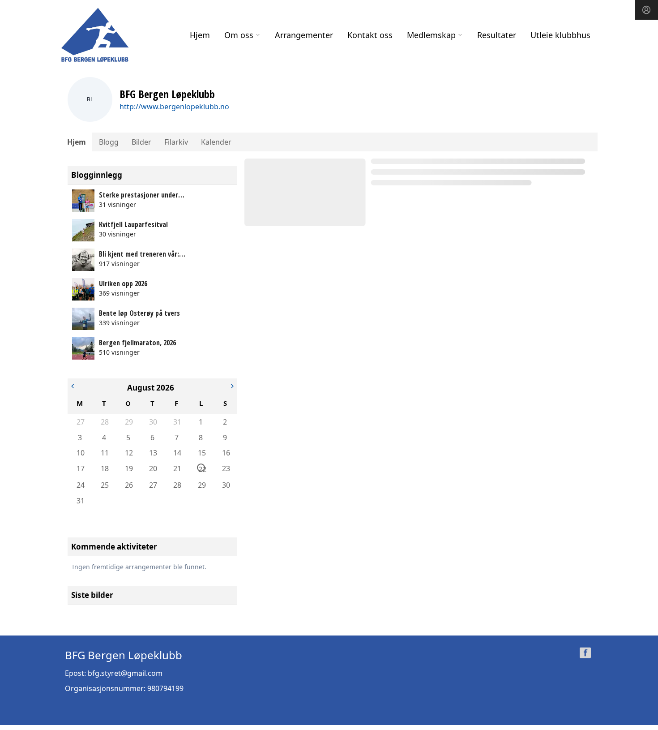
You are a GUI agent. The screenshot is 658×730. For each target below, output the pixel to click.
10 (80, 453)
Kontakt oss (370, 35)
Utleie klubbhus (560, 35)
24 (80, 485)
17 (80, 468)
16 (225, 453)
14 (176, 453)
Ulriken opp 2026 (123, 283)
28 (104, 422)
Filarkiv (176, 142)
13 (152, 453)
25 (104, 485)
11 (104, 453)
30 (152, 422)
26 (128, 485)
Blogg (109, 142)
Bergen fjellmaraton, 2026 (137, 343)
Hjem (200, 35)
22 (201, 468)
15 (201, 453)
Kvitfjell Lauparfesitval (133, 224)
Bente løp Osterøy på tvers (139, 313)
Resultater (496, 35)
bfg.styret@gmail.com (125, 673)
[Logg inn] (646, 10)
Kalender (216, 142)
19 (128, 468)
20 (152, 468)
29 (128, 422)
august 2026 (150, 387)
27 (80, 422)
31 (176, 422)
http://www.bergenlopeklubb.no (174, 107)
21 (176, 468)
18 (104, 468)
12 (128, 453)
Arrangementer (304, 35)
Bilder (141, 142)
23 (225, 468)
